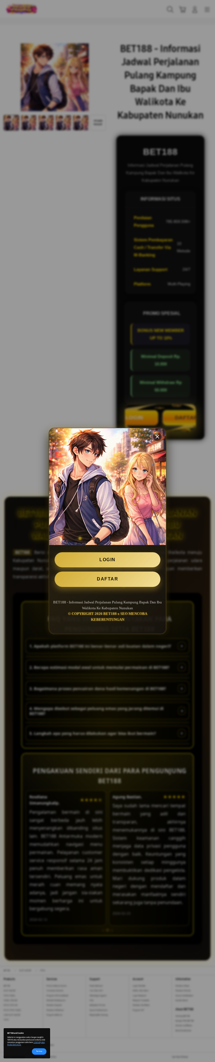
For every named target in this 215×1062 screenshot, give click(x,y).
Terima (39, 1051)
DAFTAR (107, 579)
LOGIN (107, 559)
